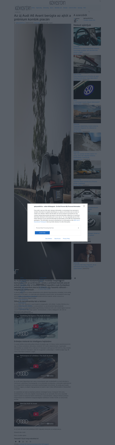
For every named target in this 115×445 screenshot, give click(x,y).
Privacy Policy (66, 238)
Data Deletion (48, 238)
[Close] (84, 206)
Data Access (57, 238)
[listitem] (57, 228)
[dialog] (57, 223)
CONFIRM (42, 232)
